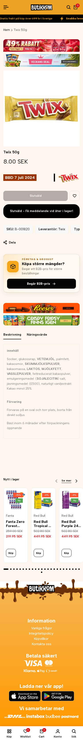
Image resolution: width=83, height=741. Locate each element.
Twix (61, 229)
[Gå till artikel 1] (6, 569)
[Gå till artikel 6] (23, 569)
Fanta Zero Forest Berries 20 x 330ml (15, 524)
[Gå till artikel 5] (20, 569)
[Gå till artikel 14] (48, 569)
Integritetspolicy (41, 633)
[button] (74, 196)
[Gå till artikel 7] (26, 569)
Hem (6, 30)
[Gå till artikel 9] (32, 569)
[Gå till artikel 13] (45, 569)
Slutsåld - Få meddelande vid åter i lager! (41, 211)
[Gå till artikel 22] (72, 569)
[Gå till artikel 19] (63, 569)
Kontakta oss (41, 644)
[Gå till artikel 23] (76, 569)
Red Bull (39, 516)
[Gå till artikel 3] (14, 569)
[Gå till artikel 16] (54, 569)
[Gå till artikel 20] (66, 569)
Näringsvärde (37, 334)
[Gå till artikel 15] (51, 569)
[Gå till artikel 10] (35, 569)
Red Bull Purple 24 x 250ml (70, 524)
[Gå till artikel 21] (69, 569)
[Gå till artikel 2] (11, 569)
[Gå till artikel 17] (57, 569)
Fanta (10, 516)
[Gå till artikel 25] (41, 572)
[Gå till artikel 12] (41, 569)
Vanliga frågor (41, 628)
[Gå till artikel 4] (17, 569)
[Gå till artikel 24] (79, 569)
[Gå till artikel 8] (29, 569)
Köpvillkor (41, 639)
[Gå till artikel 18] (60, 569)
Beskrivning (12, 334)
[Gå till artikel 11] (38, 569)
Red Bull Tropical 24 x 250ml (43, 524)
